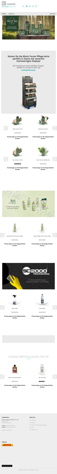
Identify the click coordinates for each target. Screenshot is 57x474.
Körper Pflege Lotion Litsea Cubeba (42, 236)
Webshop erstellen (23, 470)
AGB (32, 427)
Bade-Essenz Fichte (17, 129)
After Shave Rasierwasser (14, 377)
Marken (4, 14)
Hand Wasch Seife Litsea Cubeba (15, 236)
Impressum (33, 420)
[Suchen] (23, 6)
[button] (26, 6)
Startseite (52, 14)
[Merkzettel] (33, 6)
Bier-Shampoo (42, 377)
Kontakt (33, 422)
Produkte (11, 14)
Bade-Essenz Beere (43, 129)
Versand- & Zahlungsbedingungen (39, 425)
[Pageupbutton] (53, 471)
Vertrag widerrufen (7, 465)
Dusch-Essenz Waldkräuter (43, 160)
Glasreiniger (15, 308)
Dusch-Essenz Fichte (17, 160)
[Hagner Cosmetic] (9, 4)
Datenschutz (34, 429)
